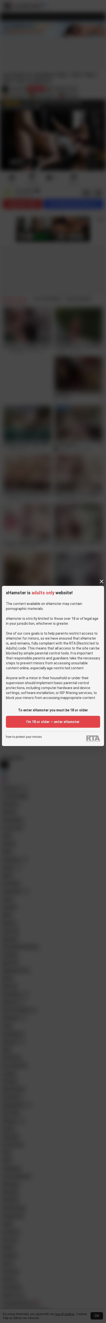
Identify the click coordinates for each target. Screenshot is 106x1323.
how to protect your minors (24, 737)
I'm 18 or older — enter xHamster (53, 722)
